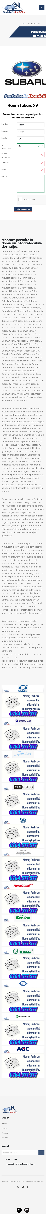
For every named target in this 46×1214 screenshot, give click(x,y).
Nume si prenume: (6, 155)
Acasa (24, 24)
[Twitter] (23, 1187)
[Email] (26, 1210)
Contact (5, 1138)
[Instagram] (18, 1187)
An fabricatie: (6, 147)
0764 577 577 (11, 1159)
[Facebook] (28, 1187)
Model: (5, 138)
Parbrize (4, 1124)
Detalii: (5, 176)
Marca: (5, 131)
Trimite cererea (23, 209)
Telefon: (5, 162)
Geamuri (5, 1133)
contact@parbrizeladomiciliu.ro (20, 1164)
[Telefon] (19, 1210)
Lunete (4, 1128)
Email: (4, 169)
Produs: (5, 124)
